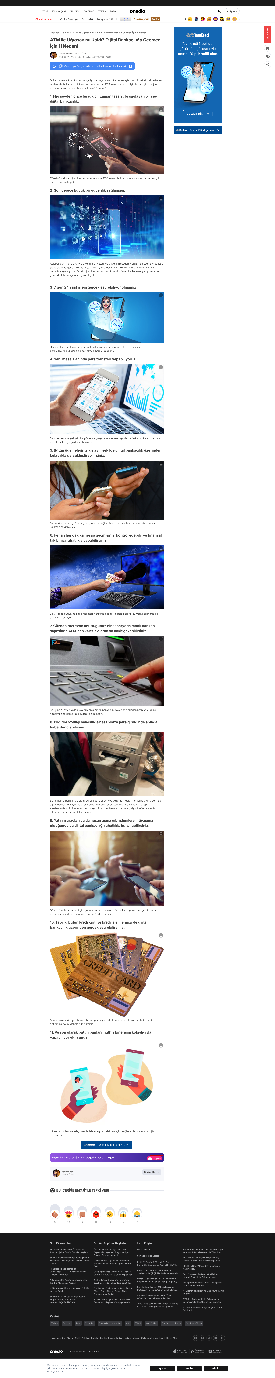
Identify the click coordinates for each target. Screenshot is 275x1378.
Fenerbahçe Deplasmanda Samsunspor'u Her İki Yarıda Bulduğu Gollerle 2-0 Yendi (68, 1272)
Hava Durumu (144, 1249)
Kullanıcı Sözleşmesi (142, 1338)
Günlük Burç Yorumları (110, 1323)
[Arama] (219, 11)
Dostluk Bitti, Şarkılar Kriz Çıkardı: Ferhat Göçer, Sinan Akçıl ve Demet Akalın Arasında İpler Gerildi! (113, 1291)
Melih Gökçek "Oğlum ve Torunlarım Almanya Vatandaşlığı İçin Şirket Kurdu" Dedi (113, 1263)
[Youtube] (215, 1338)
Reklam (111, 1338)
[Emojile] (215, 19)
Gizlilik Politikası (82, 1338)
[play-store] (198, 1351)
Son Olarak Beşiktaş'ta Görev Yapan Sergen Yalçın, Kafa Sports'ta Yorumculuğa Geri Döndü (67, 1299)
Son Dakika (151, 1323)
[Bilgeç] (203, 19)
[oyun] (222, 19)
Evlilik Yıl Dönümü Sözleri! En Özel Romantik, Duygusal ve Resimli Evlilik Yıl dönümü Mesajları (156, 1265)
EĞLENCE (89, 11)
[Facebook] (202, 1338)
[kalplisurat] (234, 19)
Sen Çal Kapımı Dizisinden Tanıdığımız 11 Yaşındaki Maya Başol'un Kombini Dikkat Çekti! (69, 1260)
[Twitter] (209, 1338)
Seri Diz (155, 19)
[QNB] (190, 19)
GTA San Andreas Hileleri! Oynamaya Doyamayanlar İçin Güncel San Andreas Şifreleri (202, 1302)
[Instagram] (195, 1338)
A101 (128, 1323)
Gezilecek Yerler (194, 1323)
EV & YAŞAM (59, 11)
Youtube (89, 1323)
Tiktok (138, 1323)
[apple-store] (180, 1351)
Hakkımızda (55, 1338)
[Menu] (37, 11)
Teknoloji (66, 32)
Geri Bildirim (68, 1338)
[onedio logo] (137, 11)
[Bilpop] (209, 19)
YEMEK (102, 11)
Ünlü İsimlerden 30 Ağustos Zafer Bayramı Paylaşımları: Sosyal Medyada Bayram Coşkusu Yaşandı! (112, 1252)
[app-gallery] (216, 1351)
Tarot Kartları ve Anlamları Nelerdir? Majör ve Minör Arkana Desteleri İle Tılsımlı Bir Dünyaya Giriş (203, 1252)
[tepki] (55, 1214)
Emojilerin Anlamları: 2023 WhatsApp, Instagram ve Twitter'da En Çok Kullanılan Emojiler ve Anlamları (157, 1290)
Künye (169, 1338)
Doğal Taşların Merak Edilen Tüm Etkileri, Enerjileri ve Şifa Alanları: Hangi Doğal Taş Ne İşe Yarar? (157, 1281)
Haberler (54, 32)
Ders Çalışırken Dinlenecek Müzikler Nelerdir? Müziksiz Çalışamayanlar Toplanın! (200, 1277)
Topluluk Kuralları (99, 1338)
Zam (78, 1323)
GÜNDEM (75, 11)
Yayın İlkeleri (159, 1338)
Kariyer (127, 1338)
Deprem (67, 1323)
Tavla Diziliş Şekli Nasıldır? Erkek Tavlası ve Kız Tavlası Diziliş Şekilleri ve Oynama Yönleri (157, 1306)
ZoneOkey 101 (141, 19)
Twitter (54, 1323)
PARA (113, 11)
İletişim (119, 1338)
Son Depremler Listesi (148, 1255)
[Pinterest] (222, 1338)
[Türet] (196, 19)
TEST (45, 11)
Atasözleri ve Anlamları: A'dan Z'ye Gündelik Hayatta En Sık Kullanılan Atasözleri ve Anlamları (154, 1298)
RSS (175, 1338)
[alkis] (228, 19)
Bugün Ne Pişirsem (171, 1323)
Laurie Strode (73, 53)
